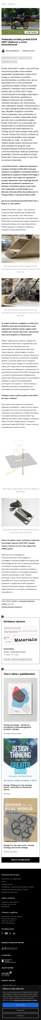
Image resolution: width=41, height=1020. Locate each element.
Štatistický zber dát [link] (9, 892)
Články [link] (3, 4)
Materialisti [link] (9, 649)
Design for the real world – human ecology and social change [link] (19, 846)
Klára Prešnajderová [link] (12, 50)
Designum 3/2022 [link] (28, 50)
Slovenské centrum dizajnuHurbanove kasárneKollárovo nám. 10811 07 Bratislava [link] (11, 919)
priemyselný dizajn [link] (9, 58)
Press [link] (3, 881)
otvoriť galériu (31, 32)
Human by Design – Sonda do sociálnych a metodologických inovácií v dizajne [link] (17, 727)
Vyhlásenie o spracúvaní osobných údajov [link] (17, 887)
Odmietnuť (20, 1016)
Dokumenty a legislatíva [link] (11, 879)
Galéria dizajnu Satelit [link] (17, 652)
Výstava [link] (6, 652)
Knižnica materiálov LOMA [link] (21, 659)
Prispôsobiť (20, 1010)
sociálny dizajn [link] (25, 58)
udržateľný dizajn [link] (9, 62)
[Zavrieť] (39, 986)
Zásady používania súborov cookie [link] (25, 1000)
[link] (20, 21)
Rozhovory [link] (11, 4)
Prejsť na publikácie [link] (20, 860)
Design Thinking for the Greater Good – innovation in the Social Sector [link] (18, 787)
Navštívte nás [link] (7, 884)
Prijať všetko (20, 1005)
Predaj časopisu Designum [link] (11, 607)
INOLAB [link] (6, 659)
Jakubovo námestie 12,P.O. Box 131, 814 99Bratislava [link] (10, 904)
